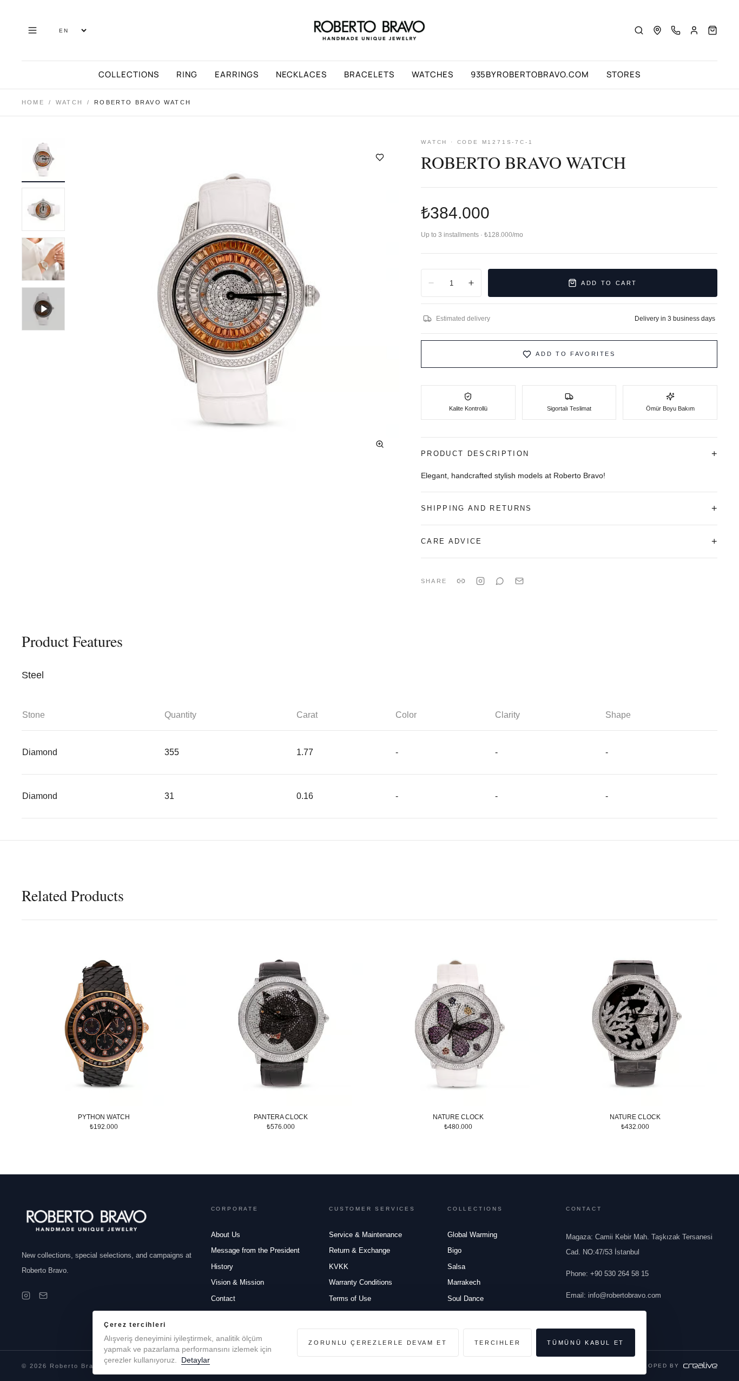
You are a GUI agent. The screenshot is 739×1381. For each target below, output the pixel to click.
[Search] (639, 30)
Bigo (454, 1250)
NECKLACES (301, 74)
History (222, 1267)
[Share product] (480, 581)
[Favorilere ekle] (380, 157)
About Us (225, 1235)
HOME (33, 102)
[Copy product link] (461, 581)
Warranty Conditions (360, 1282)
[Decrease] (431, 282)
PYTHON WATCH (104, 1116)
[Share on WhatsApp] (499, 581)
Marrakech (463, 1282)
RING (186, 74)
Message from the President (255, 1250)
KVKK (338, 1267)
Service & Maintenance (365, 1235)
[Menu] (32, 30)
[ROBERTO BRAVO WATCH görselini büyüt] (236, 301)
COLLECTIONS (128, 74)
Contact (223, 1298)
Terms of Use (350, 1298)
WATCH (69, 102)
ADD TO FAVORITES (575, 354)
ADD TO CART (609, 283)
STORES (623, 74)
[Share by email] (519, 581)
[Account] (694, 30)
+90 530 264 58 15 (607, 1274)
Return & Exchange (359, 1250)
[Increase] (471, 282)
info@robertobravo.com (613, 1295)
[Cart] (712, 30)
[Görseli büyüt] (380, 444)
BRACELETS (369, 74)
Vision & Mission (237, 1282)
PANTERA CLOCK (281, 1116)
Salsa (456, 1267)
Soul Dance (465, 1298)
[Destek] (676, 30)
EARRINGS (237, 74)
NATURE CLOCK (458, 1116)
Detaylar (195, 1360)
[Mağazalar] (657, 30)
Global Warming (472, 1235)
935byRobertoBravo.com (530, 74)
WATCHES (432, 74)
